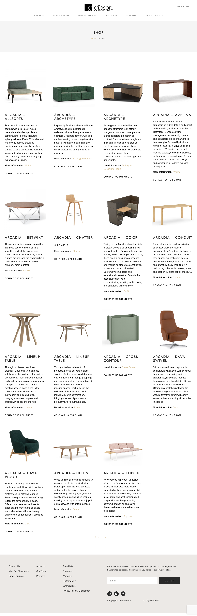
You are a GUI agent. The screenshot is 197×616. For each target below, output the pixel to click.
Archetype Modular (82, 158)
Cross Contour (129, 367)
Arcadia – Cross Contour (121, 358)
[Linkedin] (116, 593)
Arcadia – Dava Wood (21, 474)
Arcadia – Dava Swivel (169, 358)
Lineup (28, 407)
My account (184, 6)
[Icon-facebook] (123, 593)
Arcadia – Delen (71, 472)
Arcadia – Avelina (172, 114)
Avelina (177, 172)
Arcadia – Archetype (65, 116)
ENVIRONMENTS (61, 16)
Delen (76, 509)
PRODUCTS (39, 16)
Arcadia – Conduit (172, 237)
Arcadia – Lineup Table (22, 358)
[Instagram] (109, 593)
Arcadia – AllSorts (15, 116)
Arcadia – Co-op (121, 237)
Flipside (127, 516)
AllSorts (29, 165)
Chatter (76, 251)
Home (93, 38)
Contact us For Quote (19, 173)
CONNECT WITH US (154, 16)
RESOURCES (111, 16)
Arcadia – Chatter (73, 237)
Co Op (126, 291)
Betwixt (27, 270)
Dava (175, 407)
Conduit (177, 277)
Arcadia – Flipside (123, 472)
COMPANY (131, 16)
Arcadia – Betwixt (24, 237)
